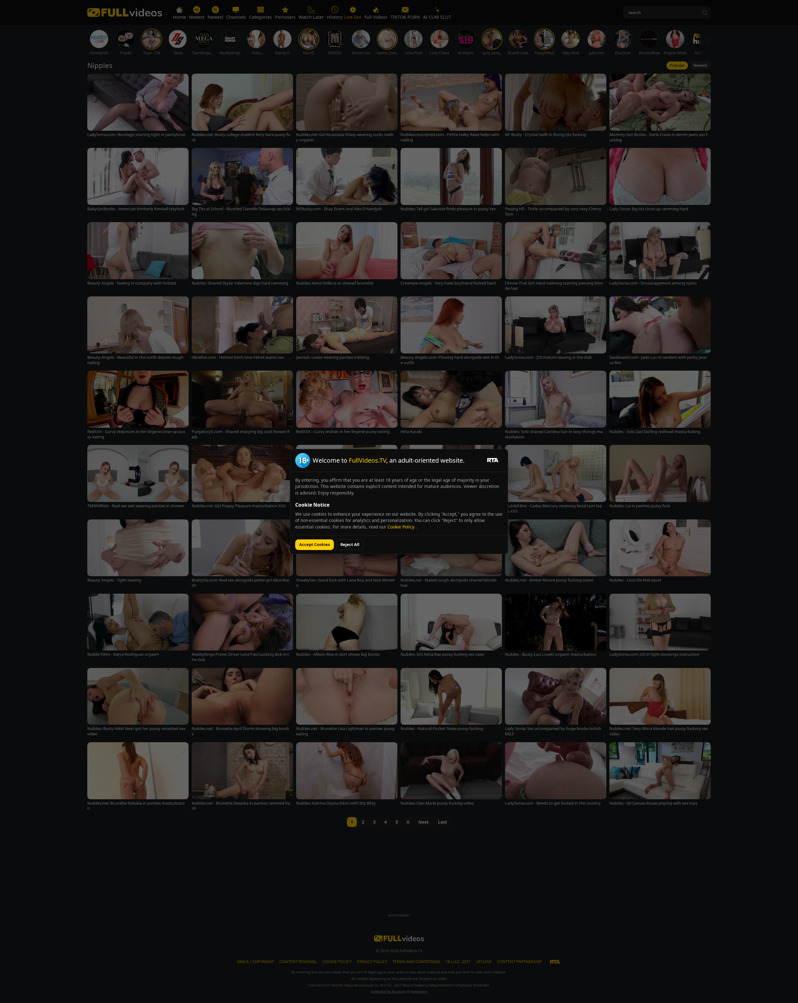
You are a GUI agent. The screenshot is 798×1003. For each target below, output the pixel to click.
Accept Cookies (314, 544)
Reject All (349, 544)
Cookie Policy (401, 527)
